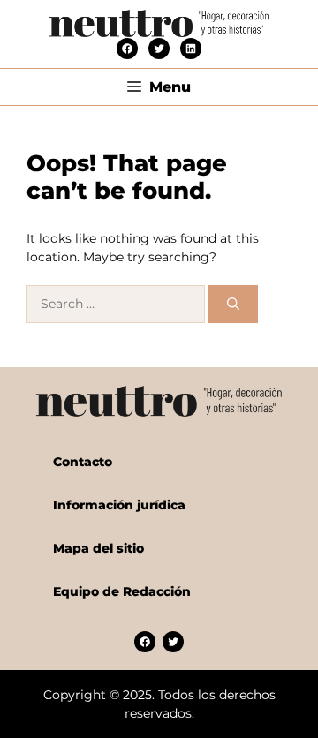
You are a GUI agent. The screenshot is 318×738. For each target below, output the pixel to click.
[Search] (233, 304)
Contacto (82, 462)
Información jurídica (119, 505)
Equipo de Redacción (122, 591)
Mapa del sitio (98, 548)
